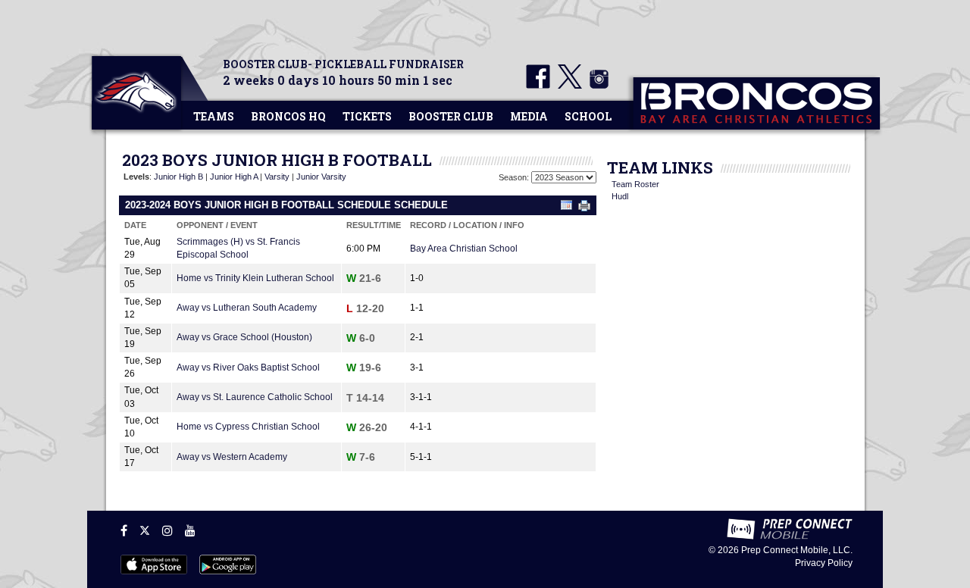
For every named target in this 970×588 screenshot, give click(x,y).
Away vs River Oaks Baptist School (248, 367)
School (588, 116)
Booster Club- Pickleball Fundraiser (343, 64)
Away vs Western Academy (232, 457)
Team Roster (635, 184)
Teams (213, 116)
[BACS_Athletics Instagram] (596, 85)
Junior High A (234, 176)
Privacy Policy (824, 563)
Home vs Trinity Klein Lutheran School (255, 278)
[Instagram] (167, 530)
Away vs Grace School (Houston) (244, 337)
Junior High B (178, 176)
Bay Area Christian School (464, 248)
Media (529, 116)
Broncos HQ (288, 116)
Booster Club (450, 116)
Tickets (367, 116)
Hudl (620, 196)
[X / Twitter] (144, 530)
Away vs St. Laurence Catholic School (255, 397)
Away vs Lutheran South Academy (247, 307)
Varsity (276, 176)
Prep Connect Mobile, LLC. (797, 550)
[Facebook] (123, 530)
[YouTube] (190, 530)
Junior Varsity (321, 176)
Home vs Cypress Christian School (248, 426)
